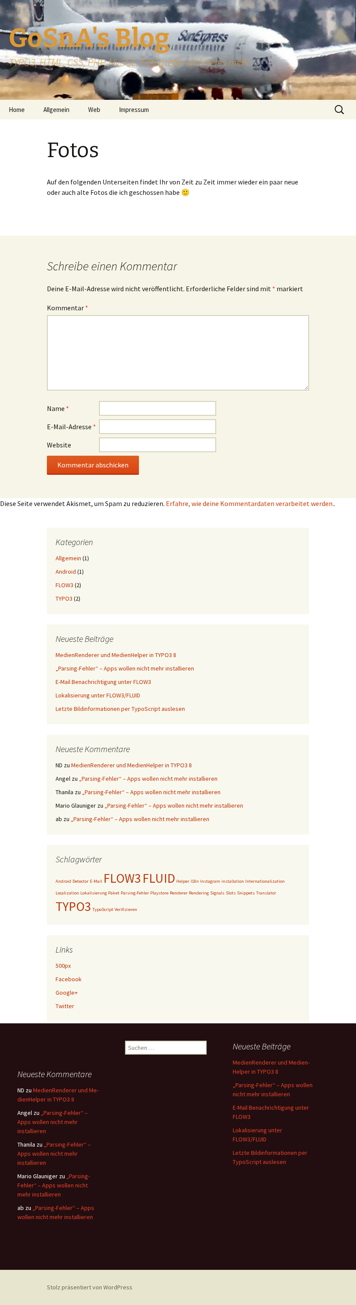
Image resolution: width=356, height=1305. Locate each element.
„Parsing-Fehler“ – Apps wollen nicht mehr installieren (125, 668)
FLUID (158, 878)
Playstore (159, 893)
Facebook (69, 979)
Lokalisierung (93, 893)
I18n (195, 881)
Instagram (210, 881)
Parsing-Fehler (135, 893)
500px (63, 966)
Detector (81, 881)
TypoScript (102, 909)
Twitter (65, 1006)
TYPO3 (64, 598)
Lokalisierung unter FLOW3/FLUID (98, 695)
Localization (67, 893)
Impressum (134, 109)
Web (94, 109)
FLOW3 (64, 585)
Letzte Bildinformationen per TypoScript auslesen (120, 709)
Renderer (179, 893)
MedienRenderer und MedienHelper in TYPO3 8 (116, 655)
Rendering (199, 893)
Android (66, 571)
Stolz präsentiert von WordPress (89, 1287)
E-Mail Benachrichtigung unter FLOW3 (103, 682)
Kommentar (67, 307)
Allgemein (56, 109)
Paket (113, 893)
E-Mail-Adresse (71, 426)
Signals (217, 893)
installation (232, 881)
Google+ (67, 992)
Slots (231, 893)
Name (58, 408)
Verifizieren (126, 909)
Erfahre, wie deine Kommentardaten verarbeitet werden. (250, 503)
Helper (182, 881)
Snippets (246, 893)
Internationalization (265, 881)
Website (59, 444)
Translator (266, 893)
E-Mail (96, 881)
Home (17, 109)
